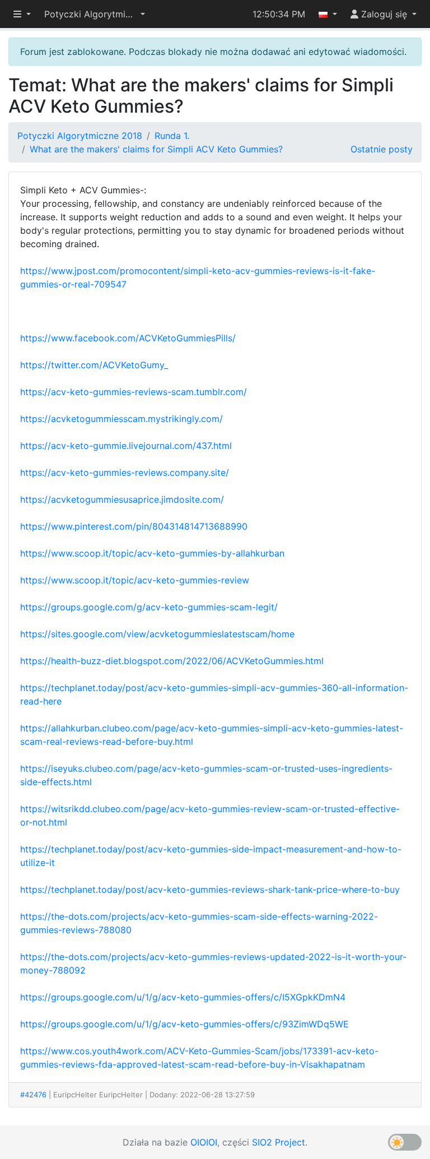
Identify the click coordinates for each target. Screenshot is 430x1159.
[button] (95, 14)
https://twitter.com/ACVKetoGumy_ (94, 364)
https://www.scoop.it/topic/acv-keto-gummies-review (134, 580)
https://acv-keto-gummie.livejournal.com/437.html (126, 445)
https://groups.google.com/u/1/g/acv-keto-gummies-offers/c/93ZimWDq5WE (184, 1024)
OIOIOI (203, 1142)
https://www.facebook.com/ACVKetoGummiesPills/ (128, 338)
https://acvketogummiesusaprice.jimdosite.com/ (122, 499)
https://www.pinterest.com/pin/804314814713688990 (133, 526)
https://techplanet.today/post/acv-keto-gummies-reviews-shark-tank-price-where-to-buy (210, 889)
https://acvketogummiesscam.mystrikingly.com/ (121, 418)
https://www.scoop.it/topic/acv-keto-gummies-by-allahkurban (152, 553)
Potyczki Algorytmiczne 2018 (79, 135)
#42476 (33, 1094)
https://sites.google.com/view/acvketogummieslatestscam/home (157, 633)
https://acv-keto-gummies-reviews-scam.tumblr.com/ (133, 391)
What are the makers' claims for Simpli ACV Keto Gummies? (156, 149)
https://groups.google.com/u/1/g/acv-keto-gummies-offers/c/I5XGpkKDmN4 (182, 997)
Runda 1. (172, 135)
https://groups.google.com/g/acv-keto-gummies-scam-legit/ (149, 607)
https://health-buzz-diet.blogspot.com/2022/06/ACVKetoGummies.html (172, 660)
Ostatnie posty (381, 149)
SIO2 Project (278, 1142)
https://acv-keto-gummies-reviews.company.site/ (124, 472)
